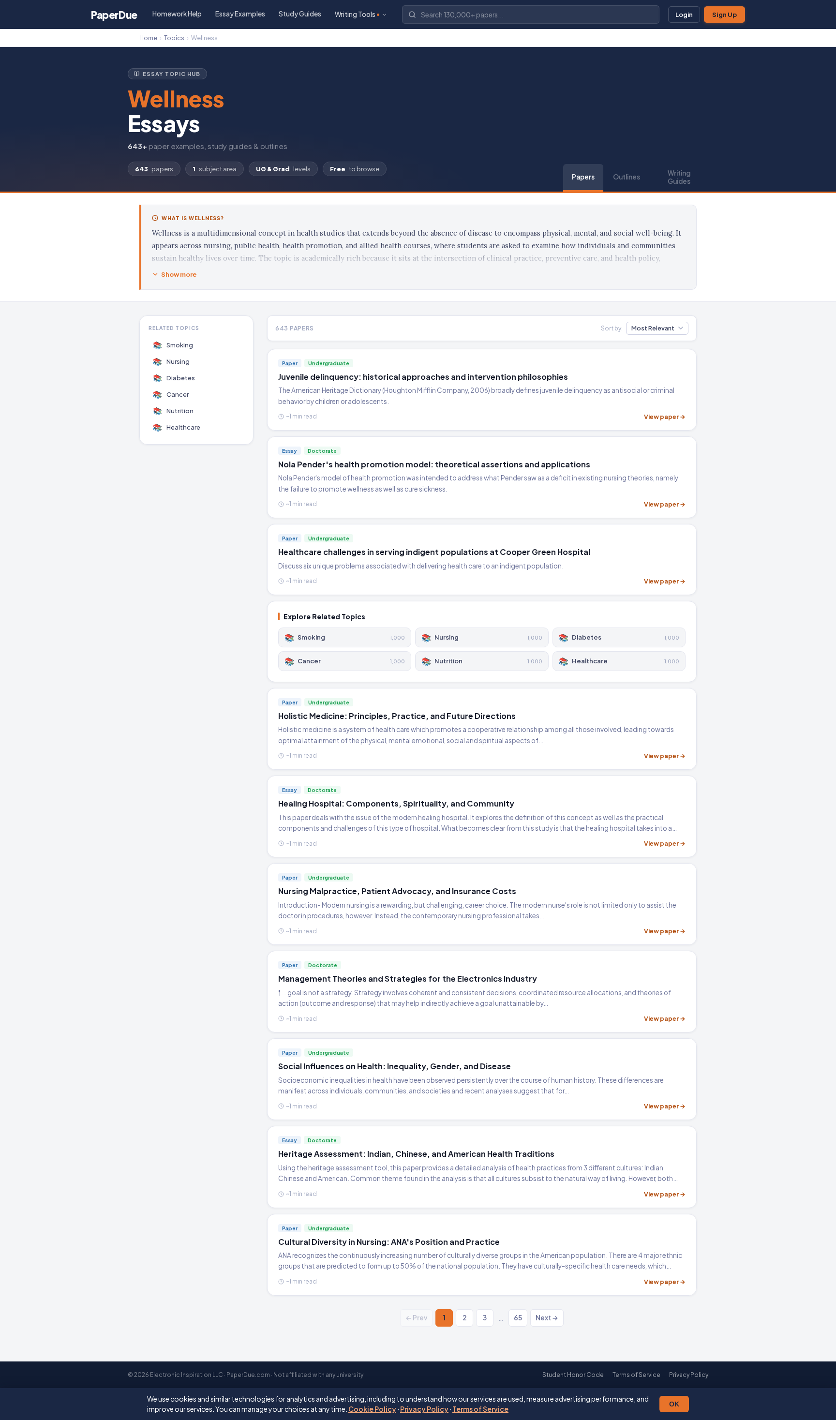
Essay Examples (240, 14)
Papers (583, 177)
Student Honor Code (573, 1374)
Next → (547, 1318)
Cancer (171, 394)
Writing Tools (355, 14)
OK (674, 1404)
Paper (114, 14)
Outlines (626, 177)
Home (148, 38)
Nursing (171, 361)
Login (684, 14)
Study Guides (300, 14)
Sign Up (724, 14)
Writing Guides (679, 177)
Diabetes (174, 377)
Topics (174, 38)
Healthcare (177, 427)
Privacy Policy (424, 1409)
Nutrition (173, 410)
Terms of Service (480, 1409)
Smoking (173, 344)
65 (518, 1318)
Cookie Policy (372, 1409)
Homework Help (177, 14)
